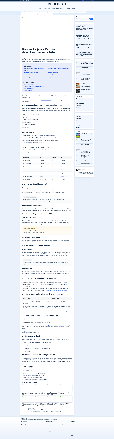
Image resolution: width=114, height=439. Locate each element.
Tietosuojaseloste (79, 122)
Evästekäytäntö (79, 125)
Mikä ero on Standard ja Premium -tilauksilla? (34, 375)
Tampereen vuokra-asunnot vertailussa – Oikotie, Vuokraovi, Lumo (86, 69)
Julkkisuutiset (78, 105)
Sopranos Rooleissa (52, 74)
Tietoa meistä (81, 0)
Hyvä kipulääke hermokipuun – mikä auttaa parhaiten (87, 140)
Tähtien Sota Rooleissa (46, 100)
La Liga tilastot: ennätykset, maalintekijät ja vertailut (86, 134)
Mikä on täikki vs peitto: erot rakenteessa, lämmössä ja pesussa (85, 156)
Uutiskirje (44, 8)
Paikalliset (53, 8)
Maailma (57, 8)
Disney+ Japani (63, 290)
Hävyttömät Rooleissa (28, 84)
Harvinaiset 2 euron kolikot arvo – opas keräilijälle (86, 73)
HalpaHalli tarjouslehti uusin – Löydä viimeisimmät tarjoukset (85, 85)
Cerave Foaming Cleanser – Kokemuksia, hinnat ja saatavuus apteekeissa (86, 151)
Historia (92, 0)
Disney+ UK (48, 290)
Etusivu (48, 8)
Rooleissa (57, 3)
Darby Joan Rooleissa (80, 42)
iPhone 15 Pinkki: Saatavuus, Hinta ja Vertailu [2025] (34, 86)
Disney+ (63, 176)
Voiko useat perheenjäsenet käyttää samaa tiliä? (35, 379)
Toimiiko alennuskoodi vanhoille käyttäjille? (34, 374)
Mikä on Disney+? (27, 370)
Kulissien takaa (79, 107)
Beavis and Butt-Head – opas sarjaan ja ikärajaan (59, 68)
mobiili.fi (64, 282)
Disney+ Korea (55, 290)
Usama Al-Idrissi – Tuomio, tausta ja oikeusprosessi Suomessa (86, 162)
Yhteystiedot (87, 0)
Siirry (91, 18)
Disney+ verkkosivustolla (40, 208)
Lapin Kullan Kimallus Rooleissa (31, 72)
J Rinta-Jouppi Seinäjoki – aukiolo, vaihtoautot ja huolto (87, 63)
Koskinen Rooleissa (85, 144)
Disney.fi (24, 331)
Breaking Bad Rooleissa (53, 72)
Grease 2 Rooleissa (28, 90)
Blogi (40, 8)
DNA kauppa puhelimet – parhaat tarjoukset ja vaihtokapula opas (85, 79)
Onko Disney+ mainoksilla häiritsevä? (32, 377)
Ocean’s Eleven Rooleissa (29, 88)
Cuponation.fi (26, 142)
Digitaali (77, 101)
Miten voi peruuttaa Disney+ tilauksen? (33, 372)
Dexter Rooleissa (27, 74)
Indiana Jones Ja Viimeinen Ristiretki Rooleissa (55, 325)
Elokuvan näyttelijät (80, 103)
